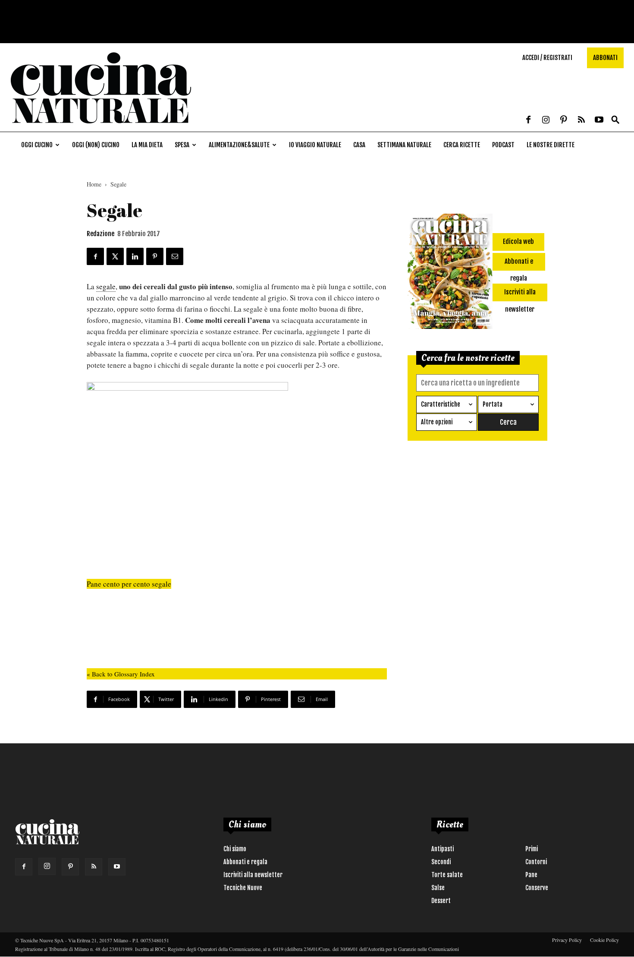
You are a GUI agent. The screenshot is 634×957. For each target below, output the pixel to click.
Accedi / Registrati (547, 58)
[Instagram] (546, 120)
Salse (438, 887)
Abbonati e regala (245, 861)
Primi (531, 849)
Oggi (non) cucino (95, 145)
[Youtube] (599, 120)
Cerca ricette (461, 145)
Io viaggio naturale (315, 145)
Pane (531, 874)
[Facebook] (528, 120)
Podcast (503, 145)
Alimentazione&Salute (239, 145)
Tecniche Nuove (242, 887)
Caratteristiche (440, 404)
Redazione (100, 234)
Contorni (536, 861)
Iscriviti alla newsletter (252, 874)
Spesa (182, 145)
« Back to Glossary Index (121, 674)
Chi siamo (234, 849)
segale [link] (106, 286)
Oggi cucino (37, 145)
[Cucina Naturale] (100, 127)
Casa (359, 145)
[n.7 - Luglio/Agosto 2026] (450, 273)
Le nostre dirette (550, 145)
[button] (615, 120)
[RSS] (581, 120)
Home (94, 184)
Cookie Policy (604, 939)
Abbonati (605, 58)
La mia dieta (147, 145)
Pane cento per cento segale (129, 584)
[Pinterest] (564, 120)
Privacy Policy (567, 939)
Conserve (536, 887)
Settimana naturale (404, 145)
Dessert (441, 900)
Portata (492, 404)
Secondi (441, 861)
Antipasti (442, 849)
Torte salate (447, 874)
